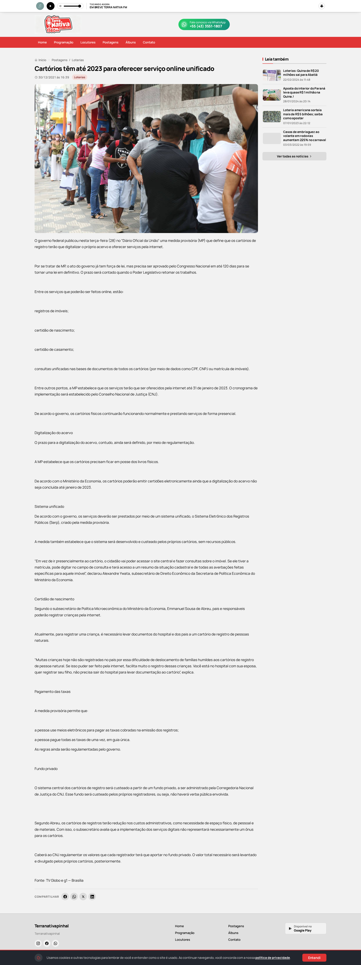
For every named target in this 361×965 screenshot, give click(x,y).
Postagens (110, 42)
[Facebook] (65, 896)
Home (42, 42)
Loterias (78, 60)
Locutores (88, 42)
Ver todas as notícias (293, 156)
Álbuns (131, 42)
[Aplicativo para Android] (322, 6)
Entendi (314, 957)
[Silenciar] (60, 6)
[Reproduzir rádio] (51, 6)
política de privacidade (272, 957)
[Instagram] (38, 943)
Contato (149, 42)
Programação (63, 42)
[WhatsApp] (74, 896)
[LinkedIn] (92, 896)
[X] (83, 896)
